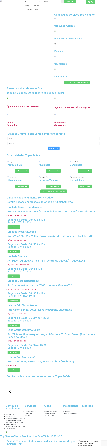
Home (27, 2)
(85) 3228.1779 (12, 341)
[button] (2, 130)
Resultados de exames (60, 124)
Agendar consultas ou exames (23, 106)
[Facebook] (89, 413)
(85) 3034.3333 (12, 240)
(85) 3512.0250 (12, 314)
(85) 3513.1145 (12, 215)
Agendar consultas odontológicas (72, 107)
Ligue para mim (53, 148)
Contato (29, 9)
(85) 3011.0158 (21, 215)
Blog (36, 9)
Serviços (27, 6)
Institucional (36, 2)
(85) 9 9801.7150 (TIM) (14, 264)
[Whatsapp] (2, 406)
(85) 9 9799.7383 (22, 289)
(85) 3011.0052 (12, 289)
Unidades (37, 6)
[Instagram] (84, 413)
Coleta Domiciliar (12, 124)
